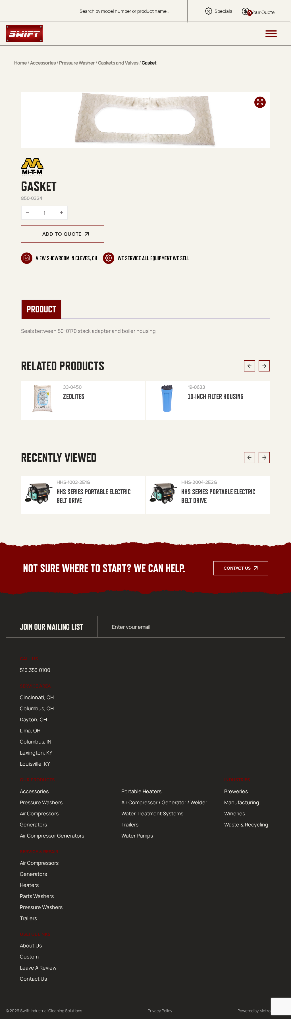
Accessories (43, 63)
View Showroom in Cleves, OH (66, 258)
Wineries (234, 813)
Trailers (129, 824)
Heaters (29, 885)
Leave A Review (38, 967)
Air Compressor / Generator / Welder (164, 802)
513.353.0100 (35, 670)
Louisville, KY (35, 763)
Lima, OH (30, 730)
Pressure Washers (41, 802)
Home (20, 63)
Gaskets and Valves (118, 63)
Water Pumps (137, 835)
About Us (31, 945)
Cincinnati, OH (37, 697)
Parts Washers (37, 896)
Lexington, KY (36, 752)
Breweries (236, 791)
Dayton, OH (33, 719)
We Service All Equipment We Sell (154, 258)
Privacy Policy (160, 1010)
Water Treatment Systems (152, 813)
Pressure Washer (77, 63)
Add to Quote (62, 233)
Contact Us (237, 568)
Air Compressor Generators (52, 835)
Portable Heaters (141, 791)
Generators (33, 824)
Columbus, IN (35, 741)
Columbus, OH (37, 708)
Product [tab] (41, 309)
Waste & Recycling (246, 824)
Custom (29, 956)
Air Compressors (39, 813)
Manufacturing (241, 802)
